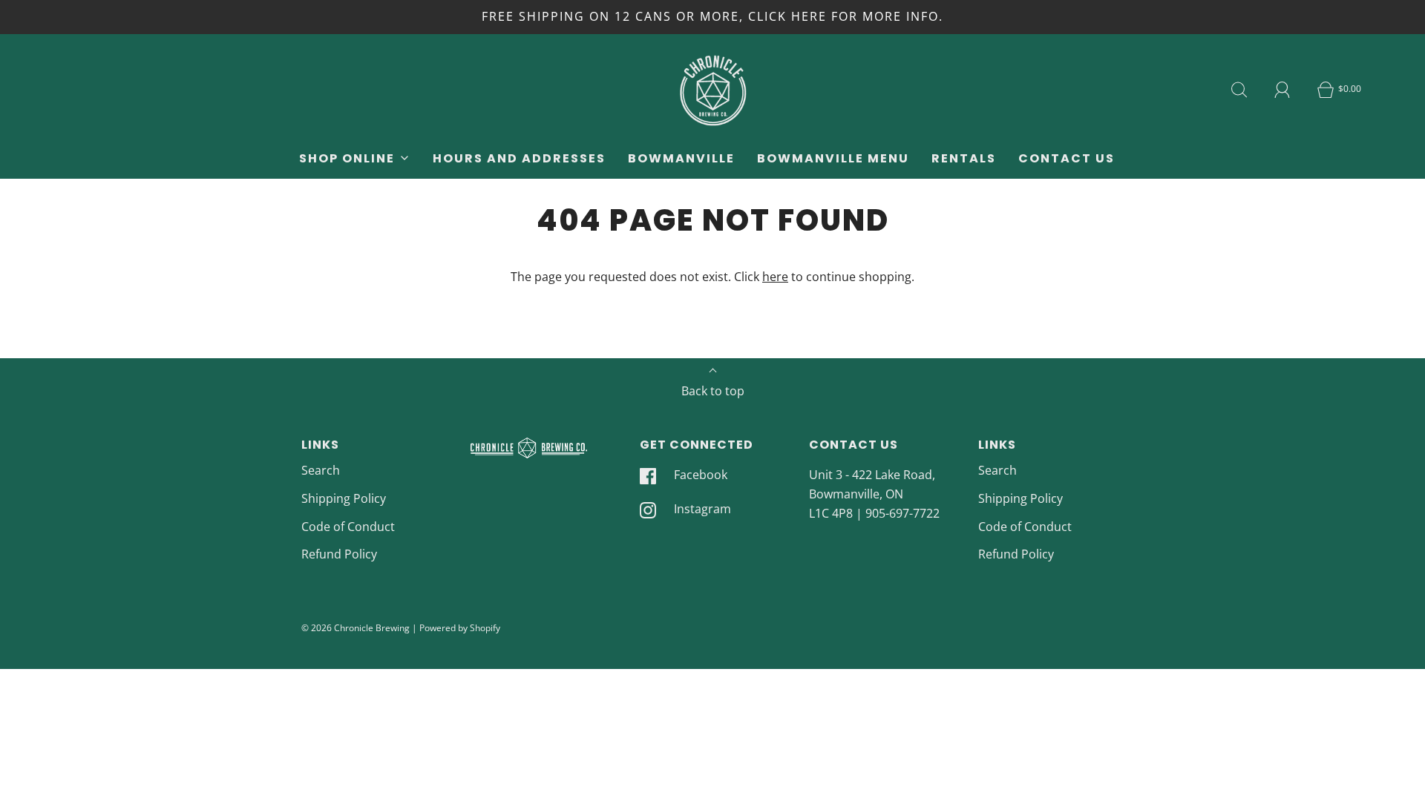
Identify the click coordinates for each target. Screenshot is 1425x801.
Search (320, 470)
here (775, 276)
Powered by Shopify (459, 628)
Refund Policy (339, 554)
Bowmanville (681, 158)
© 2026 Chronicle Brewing (355, 628)
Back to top (712, 391)
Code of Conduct (348, 526)
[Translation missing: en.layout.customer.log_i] (1282, 90)
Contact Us (1066, 158)
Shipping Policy (343, 498)
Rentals (963, 158)
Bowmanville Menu (833, 158)
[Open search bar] (1239, 90)
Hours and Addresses (519, 158)
